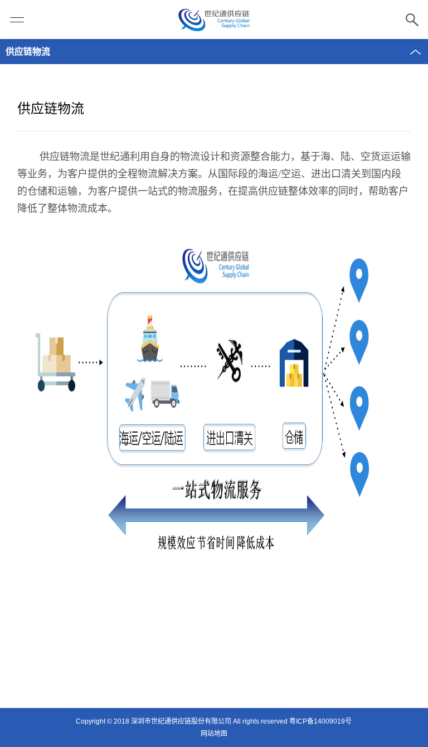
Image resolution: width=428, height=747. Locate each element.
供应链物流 (28, 51)
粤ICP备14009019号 (320, 721)
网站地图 (214, 734)
